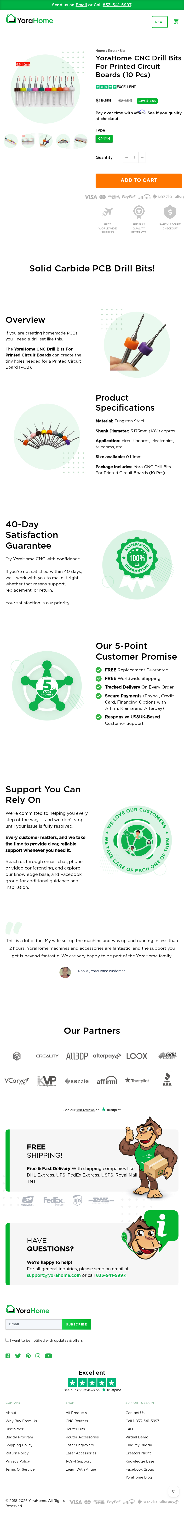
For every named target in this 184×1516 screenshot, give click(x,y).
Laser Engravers (80, 1445)
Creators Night (138, 1453)
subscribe (76, 1324)
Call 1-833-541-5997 (142, 1421)
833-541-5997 (117, 5)
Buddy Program (19, 1437)
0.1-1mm (104, 138)
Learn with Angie (81, 1469)
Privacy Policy (18, 1461)
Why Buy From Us (21, 1421)
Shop (159, 22)
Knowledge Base (140, 1461)
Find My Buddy (139, 1445)
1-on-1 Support (78, 1461)
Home (100, 51)
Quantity (104, 157)
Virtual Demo (137, 1437)
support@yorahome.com (54, 1275)
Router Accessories (82, 1437)
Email (81, 5)
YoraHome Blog (139, 1477)
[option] (92, 5)
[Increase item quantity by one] (142, 157)
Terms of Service (20, 1469)
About (11, 1413)
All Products (76, 1413)
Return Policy (17, 1453)
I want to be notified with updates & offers (46, 1340)
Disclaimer (14, 1429)
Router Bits (117, 51)
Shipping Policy (19, 1445)
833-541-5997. (111, 1275)
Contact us (135, 1413)
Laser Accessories (81, 1453)
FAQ (129, 1429)
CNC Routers (77, 1421)
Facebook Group (140, 1469)
